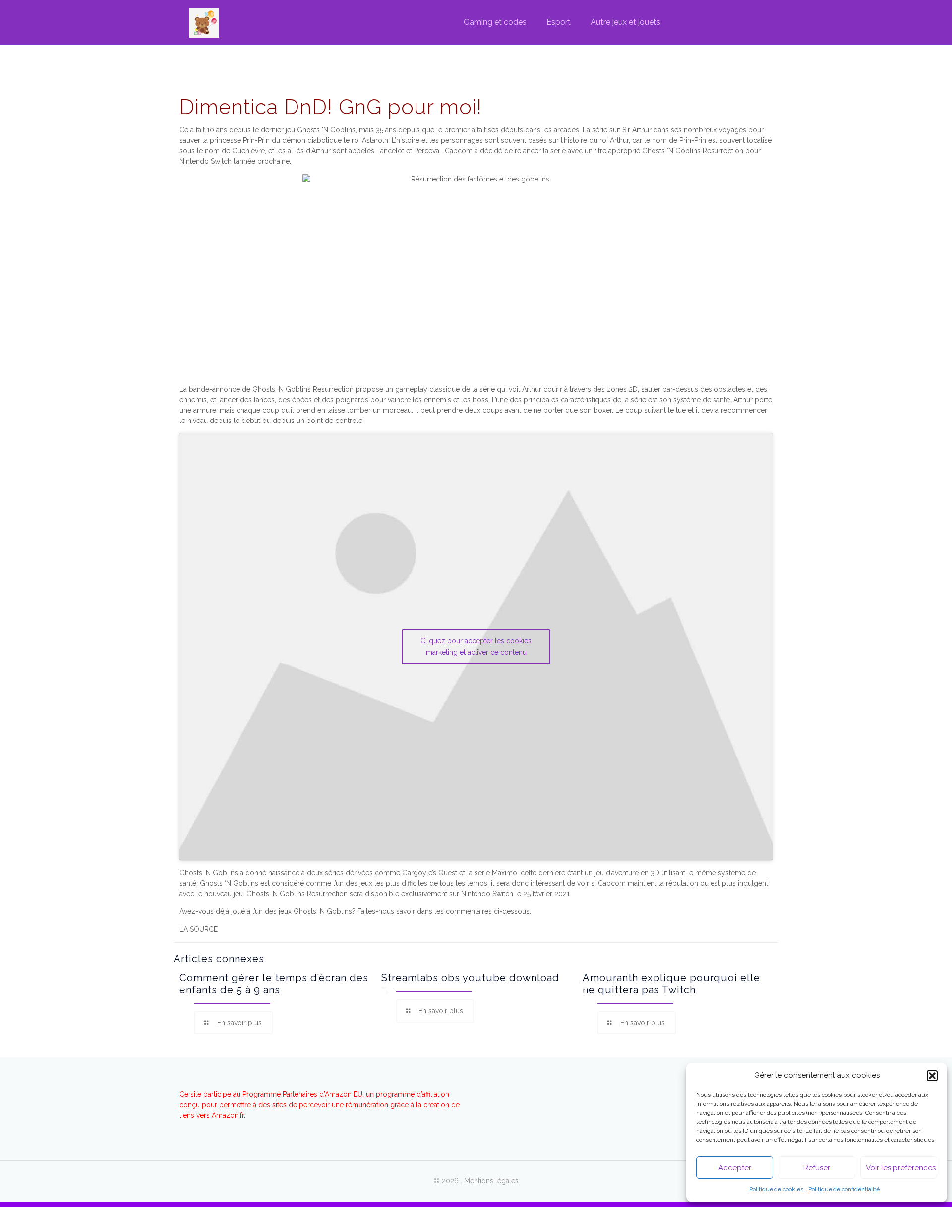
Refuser (816, 1167)
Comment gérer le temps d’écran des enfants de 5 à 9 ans (273, 984)
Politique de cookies (776, 1189)
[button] (932, 1076)
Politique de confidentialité (844, 1189)
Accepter (734, 1167)
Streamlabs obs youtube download (470, 978)
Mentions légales (491, 1181)
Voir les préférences (901, 1167)
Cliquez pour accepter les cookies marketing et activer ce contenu (476, 646)
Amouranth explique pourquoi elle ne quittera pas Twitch (671, 984)
